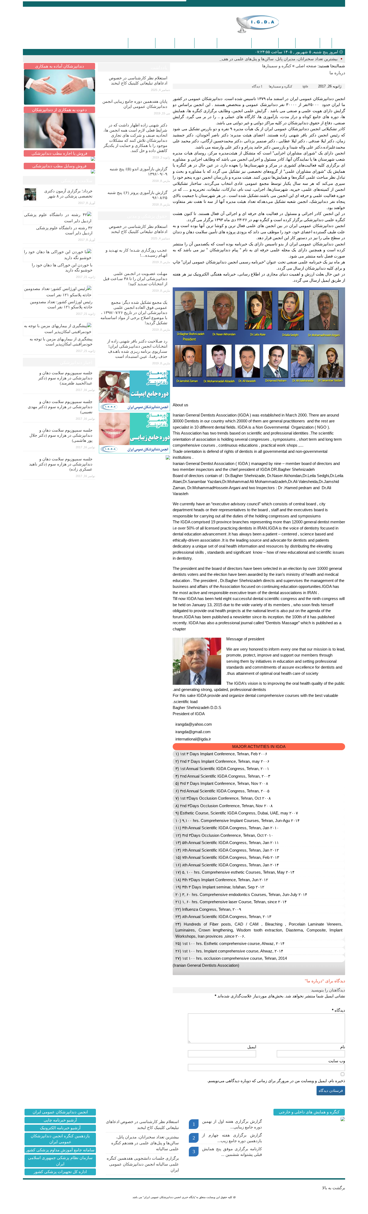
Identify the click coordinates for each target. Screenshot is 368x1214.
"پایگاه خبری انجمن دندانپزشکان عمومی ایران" (169, 1197)
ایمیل (251, 1046)
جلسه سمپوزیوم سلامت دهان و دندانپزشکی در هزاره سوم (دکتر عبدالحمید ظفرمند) (65, 378)
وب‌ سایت (336, 1060)
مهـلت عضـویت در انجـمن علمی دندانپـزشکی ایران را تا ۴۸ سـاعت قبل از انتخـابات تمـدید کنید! (135, 278)
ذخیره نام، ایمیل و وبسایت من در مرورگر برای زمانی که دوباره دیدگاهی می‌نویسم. (276, 1080)
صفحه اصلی (306, 66)
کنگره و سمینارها (234, 43)
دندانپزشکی (307, 43)
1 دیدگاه (257, 86)
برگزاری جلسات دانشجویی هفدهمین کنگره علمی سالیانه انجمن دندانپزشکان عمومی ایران (143, 1164)
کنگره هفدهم (141, 43)
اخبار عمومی (265, 43)
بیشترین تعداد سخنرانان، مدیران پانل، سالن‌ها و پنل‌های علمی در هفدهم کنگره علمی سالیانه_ (259, 59)
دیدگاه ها (165, 43)
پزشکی (286, 43)
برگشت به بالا (333, 1188)
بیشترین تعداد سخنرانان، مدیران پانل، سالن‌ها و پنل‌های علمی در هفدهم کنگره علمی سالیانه (145, 1143)
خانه (338, 43)
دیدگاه (338, 1010)
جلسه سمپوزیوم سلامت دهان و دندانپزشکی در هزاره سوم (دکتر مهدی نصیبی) (60, 407)
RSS (50, 3)
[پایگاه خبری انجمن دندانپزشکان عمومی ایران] (266, 24)
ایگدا (326, 43)
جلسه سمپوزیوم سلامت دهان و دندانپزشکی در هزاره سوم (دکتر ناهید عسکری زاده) (60, 464)
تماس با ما (205, 43)
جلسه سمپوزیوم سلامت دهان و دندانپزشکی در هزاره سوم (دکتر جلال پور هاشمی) (60, 435)
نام (342, 1046)
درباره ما (184, 43)
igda (305, 86)
